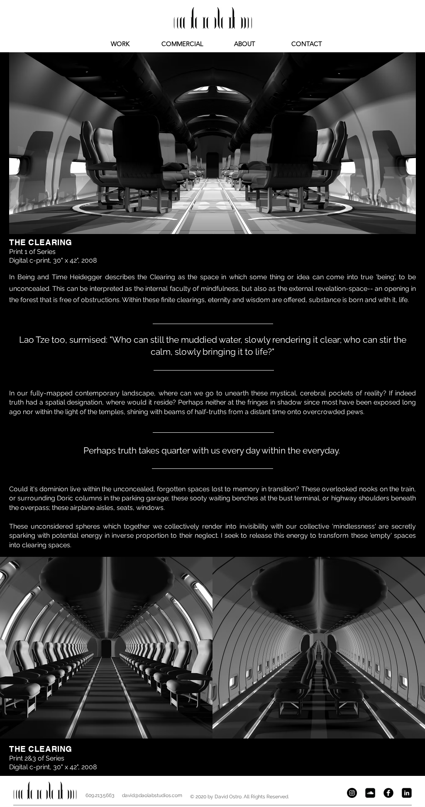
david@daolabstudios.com (152, 795)
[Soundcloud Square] (370, 793)
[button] (212, 143)
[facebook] (388, 793)
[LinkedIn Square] (407, 793)
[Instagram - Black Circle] (352, 793)
